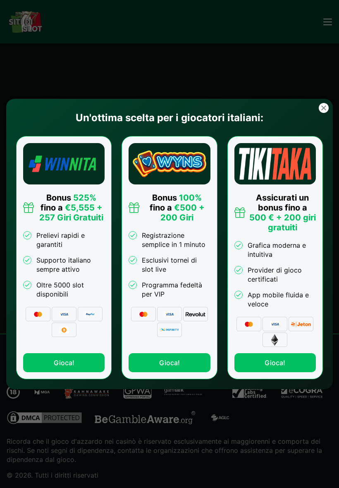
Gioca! (64, 363)
